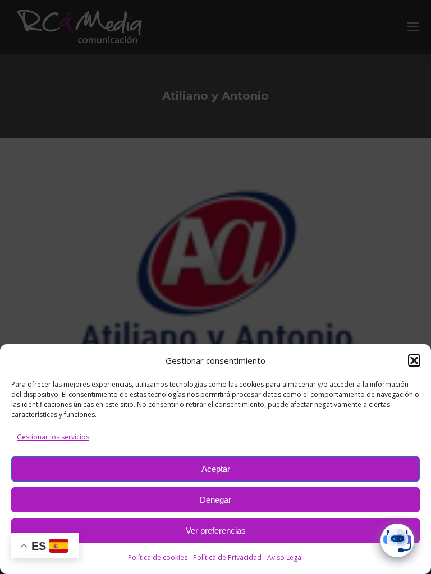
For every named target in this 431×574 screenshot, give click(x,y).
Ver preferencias (216, 530)
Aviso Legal (285, 557)
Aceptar (215, 469)
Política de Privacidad (227, 557)
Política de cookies (157, 557)
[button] (414, 360)
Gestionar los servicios (53, 437)
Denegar (215, 499)
